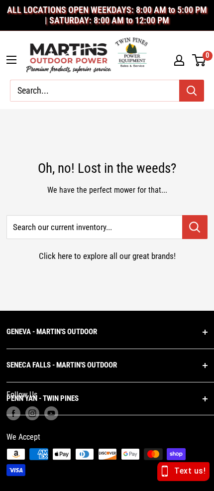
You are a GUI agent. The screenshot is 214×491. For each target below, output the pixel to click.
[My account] (179, 60)
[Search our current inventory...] (195, 227)
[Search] (191, 91)
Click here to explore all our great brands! (107, 256)
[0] (199, 60)
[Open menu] (11, 60)
